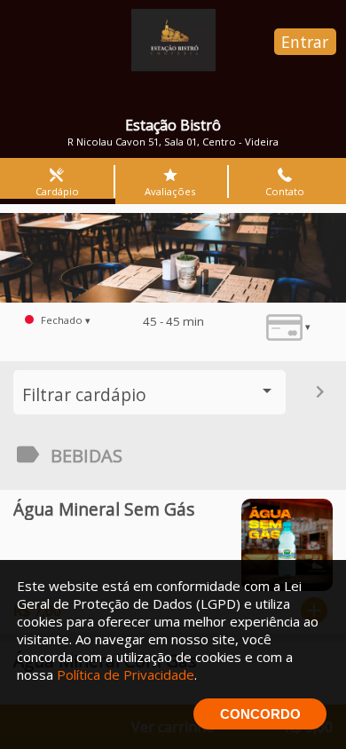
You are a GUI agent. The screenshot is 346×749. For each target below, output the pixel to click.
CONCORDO (260, 713)
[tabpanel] (173, 258)
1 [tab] (173, 298)
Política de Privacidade (125, 674)
